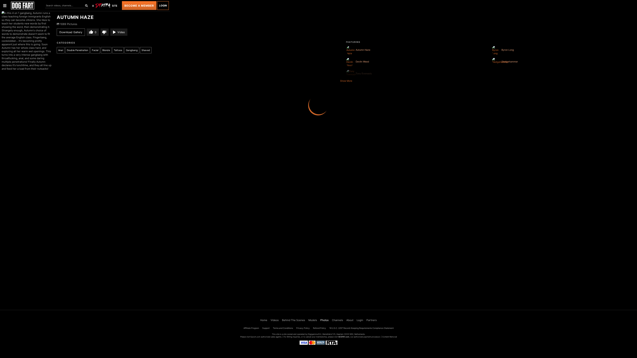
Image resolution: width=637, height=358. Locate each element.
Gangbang (132, 50)
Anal (60, 50)
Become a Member (139, 5)
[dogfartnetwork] (22, 5)
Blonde (106, 50)
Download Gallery (70, 32)
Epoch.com (255, 337)
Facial (95, 50)
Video (121, 32)
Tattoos (118, 50)
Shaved (146, 50)
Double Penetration (77, 50)
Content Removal (389, 337)
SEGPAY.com (343, 337)
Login (163, 5)
